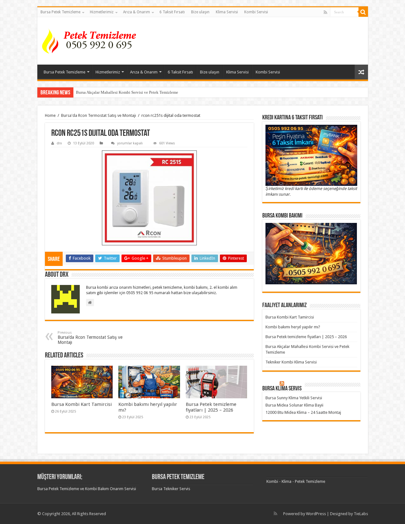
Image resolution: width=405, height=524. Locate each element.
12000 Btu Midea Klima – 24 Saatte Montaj (303, 412)
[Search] (363, 12)
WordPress (316, 513)
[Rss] (325, 12)
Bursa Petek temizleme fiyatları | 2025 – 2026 (211, 407)
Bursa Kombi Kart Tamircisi (81, 404)
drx (59, 143)
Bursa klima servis (282, 389)
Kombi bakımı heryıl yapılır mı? (292, 327)
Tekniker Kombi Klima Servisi (291, 362)
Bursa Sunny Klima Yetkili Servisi (293, 397)
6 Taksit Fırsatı (172, 12)
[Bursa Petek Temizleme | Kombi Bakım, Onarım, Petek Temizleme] (91, 41)
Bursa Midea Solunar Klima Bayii (294, 405)
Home (50, 115)
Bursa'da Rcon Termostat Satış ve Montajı (98, 115)
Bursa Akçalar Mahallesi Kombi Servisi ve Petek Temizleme (127, 92)
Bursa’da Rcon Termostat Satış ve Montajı (90, 338)
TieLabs (361, 513)
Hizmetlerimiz (102, 12)
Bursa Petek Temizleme (60, 12)
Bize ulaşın (200, 12)
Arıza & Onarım (136, 12)
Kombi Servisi (256, 12)
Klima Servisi (227, 12)
